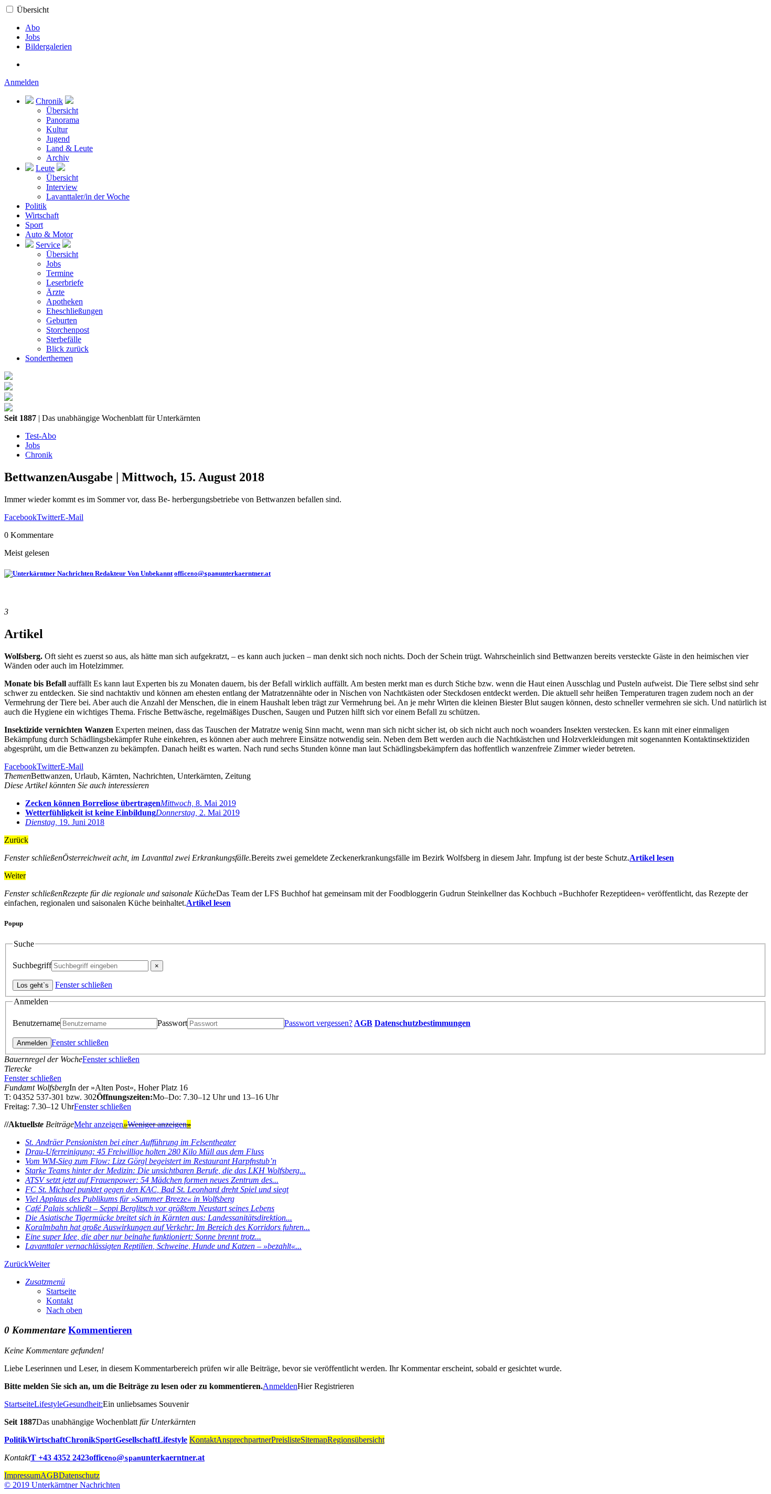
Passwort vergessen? (318, 1023)
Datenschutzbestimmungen (422, 1023)
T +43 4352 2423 (59, 1457)
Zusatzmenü (45, 1281)
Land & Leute (69, 148)
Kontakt (59, 1300)
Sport (34, 224)
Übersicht (33, 9)
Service (48, 244)
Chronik (49, 101)
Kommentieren (100, 1330)
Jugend (58, 138)
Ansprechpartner (243, 1439)
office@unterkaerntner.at (222, 573)
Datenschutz (79, 1475)
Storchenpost (67, 329)
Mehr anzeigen (100, 1124)
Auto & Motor (49, 234)
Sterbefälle (63, 339)
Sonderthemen (49, 358)
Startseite (61, 1291)
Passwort (172, 1023)
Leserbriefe (64, 282)
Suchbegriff (32, 965)
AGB (363, 1023)
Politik (36, 206)
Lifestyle (48, 1404)
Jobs (32, 37)
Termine (59, 273)
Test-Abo (40, 435)
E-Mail (71, 517)
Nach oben (64, 1310)
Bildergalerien (48, 46)
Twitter (48, 517)
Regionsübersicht (355, 1439)
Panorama (62, 119)
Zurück (16, 1263)
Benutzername (36, 1023)
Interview (62, 187)
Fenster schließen (83, 984)
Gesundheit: (83, 1404)
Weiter (39, 1263)
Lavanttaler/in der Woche (88, 196)
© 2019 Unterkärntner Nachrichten (62, 1484)
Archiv (57, 157)
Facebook (20, 517)
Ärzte (55, 292)
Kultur (57, 129)
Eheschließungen (74, 310)
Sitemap (314, 1439)
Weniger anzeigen (159, 1124)
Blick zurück (67, 348)
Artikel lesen (651, 857)
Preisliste (286, 1439)
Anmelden (21, 82)
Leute (45, 168)
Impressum (22, 1475)
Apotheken (64, 301)
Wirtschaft (42, 215)
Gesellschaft (136, 1439)
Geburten (61, 320)
